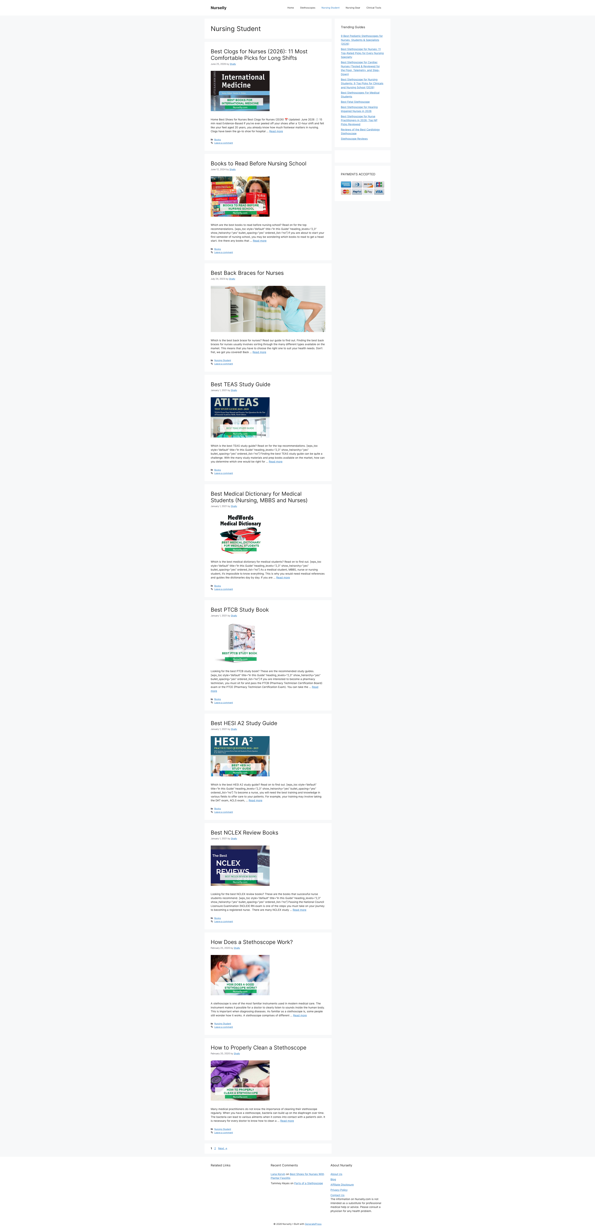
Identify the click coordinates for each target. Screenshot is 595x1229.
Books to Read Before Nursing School (258, 163)
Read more (276, 131)
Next (222, 1148)
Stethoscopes (307, 7)
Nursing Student (330, 7)
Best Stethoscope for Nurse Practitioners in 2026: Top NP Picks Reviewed (359, 120)
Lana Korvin (278, 1174)
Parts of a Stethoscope (308, 1183)
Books (217, 139)
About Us (336, 1174)
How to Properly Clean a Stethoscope (258, 1047)
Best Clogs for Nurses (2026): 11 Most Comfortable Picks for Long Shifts (259, 54)
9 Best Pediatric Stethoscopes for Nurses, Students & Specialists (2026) (362, 39)
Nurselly (219, 7)
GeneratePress (313, 1223)
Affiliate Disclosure (342, 1184)
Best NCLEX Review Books (244, 832)
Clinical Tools (373, 7)
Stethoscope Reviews (354, 138)
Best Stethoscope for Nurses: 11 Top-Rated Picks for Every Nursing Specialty (362, 53)
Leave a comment (223, 143)
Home (290, 7)
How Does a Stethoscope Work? (252, 942)
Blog (333, 1179)
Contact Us (337, 1195)
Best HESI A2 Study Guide (244, 723)
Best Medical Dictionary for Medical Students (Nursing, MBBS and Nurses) (259, 496)
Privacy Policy (339, 1189)
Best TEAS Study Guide (240, 384)
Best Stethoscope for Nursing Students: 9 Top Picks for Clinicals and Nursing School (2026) (362, 83)
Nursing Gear (353, 7)
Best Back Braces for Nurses (247, 273)
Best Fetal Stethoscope (355, 101)
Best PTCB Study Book (240, 609)
